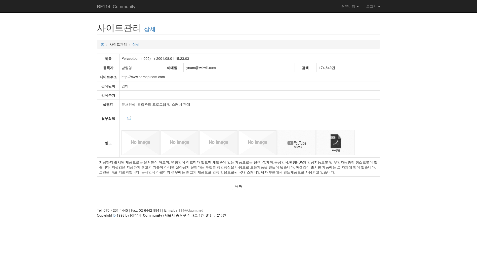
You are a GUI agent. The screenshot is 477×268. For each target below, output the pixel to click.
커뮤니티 (348, 6)
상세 (150, 28)
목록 (238, 185)
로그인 (372, 6)
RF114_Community (116, 6)
